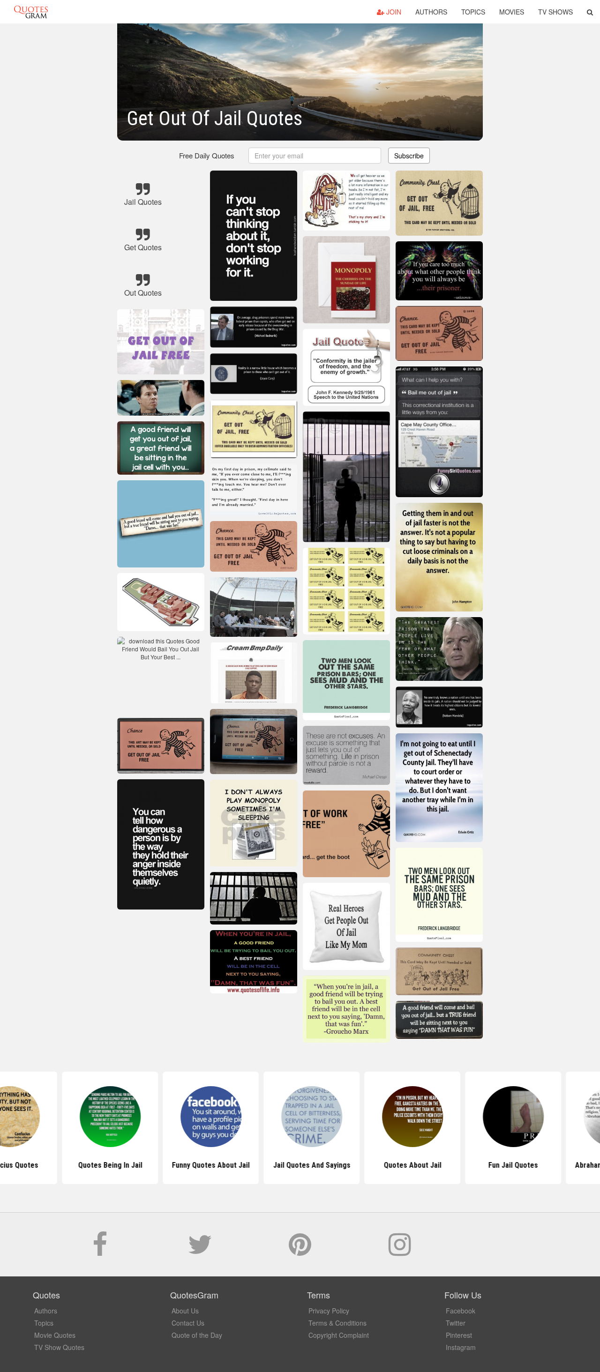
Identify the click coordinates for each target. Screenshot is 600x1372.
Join (392, 11)
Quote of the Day (197, 1335)
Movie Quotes (54, 1335)
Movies (511, 11)
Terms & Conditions (337, 1322)
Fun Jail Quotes (501, 1165)
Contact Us (188, 1322)
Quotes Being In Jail (99, 1165)
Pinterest (459, 1335)
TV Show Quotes (59, 1347)
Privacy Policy (328, 1310)
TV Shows (555, 11)
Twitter (455, 1322)
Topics (473, 11)
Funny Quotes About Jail (199, 1165)
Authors (431, 11)
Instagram (461, 1347)
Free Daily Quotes (206, 155)
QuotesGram (31, 11)
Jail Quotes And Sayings (300, 1165)
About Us (185, 1310)
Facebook (460, 1310)
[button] (590, 11)
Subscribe (409, 155)
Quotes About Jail (401, 1165)
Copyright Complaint (338, 1335)
